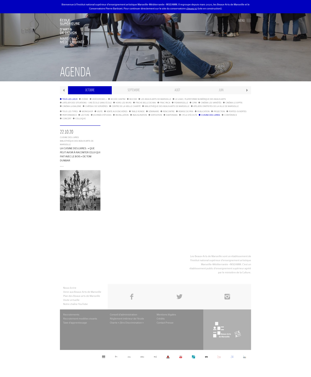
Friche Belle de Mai (146, 103)
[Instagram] (227, 289)
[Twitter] (179, 289)
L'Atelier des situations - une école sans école (87, 103)
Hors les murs (124, 103)
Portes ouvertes (238, 112)
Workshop (87, 112)
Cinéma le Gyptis (233, 103)
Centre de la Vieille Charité (126, 106)
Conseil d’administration (123, 314)
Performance (69, 115)
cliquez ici (191, 8)
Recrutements (71, 314)
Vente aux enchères (117, 112)
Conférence (230, 115)
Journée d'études (102, 115)
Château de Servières (96, 106)
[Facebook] (132, 289)
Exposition (156, 115)
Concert (66, 119)
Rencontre (168, 112)
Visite (100, 112)
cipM (194, 103)
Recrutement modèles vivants (80, 319)
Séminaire (154, 112)
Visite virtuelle (71, 300)
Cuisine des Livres (210, 115)
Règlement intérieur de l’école (127, 319)
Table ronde (138, 112)
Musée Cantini (118, 99)
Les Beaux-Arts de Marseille (156, 99)
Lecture (85, 115)
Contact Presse (165, 323)
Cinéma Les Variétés (211, 103)
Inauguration (140, 115)
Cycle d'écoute (189, 115)
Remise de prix (186, 112)
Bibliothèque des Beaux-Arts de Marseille (167, 106)
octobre (90, 90)
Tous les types (70, 112)
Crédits (161, 319)
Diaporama (172, 115)
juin (221, 90)
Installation (122, 115)
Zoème (84, 99)
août (177, 90)
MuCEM (133, 99)
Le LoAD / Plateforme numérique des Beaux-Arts (200, 99)
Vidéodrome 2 (99, 99)
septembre (134, 90)
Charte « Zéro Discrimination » (127, 323)
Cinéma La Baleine (71, 106)
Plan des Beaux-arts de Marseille (81, 296)
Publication (203, 112)
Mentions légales (166, 314)
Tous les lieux (69, 99)
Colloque (80, 119)
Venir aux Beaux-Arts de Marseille (82, 292)
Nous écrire (69, 288)
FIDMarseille (181, 103)
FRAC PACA (165, 103)
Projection (219, 112)
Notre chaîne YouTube (75, 304)
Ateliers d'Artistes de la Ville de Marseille (216, 106)
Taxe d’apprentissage (75, 323)
